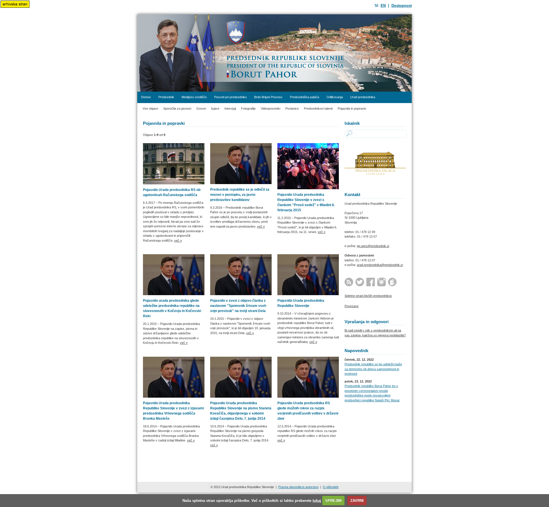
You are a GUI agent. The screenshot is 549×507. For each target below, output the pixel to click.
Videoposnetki (270, 108)
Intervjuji (230, 108)
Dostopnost (401, 5)
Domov (146, 97)
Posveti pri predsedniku (230, 97)
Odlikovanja (335, 97)
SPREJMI (333, 500)
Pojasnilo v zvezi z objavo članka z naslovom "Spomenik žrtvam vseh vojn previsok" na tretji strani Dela (238, 306)
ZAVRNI (357, 500)
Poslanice (292, 108)
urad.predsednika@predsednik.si (380, 265)
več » (178, 240)
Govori (201, 108)
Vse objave (150, 108)
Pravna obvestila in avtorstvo (298, 487)
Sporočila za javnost (177, 108)
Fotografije (248, 108)
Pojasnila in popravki (352, 108)
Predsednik (166, 97)
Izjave (215, 108)
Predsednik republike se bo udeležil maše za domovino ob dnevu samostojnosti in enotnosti (373, 368)
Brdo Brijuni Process (268, 97)
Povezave (352, 306)
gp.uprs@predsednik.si (373, 246)
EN (383, 5)
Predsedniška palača (304, 97)
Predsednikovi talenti (318, 108)
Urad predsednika (362, 97)
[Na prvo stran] (274, 53)
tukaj (317, 500)
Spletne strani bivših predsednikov (368, 295)
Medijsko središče (194, 97)
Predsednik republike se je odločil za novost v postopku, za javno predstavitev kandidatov (239, 195)
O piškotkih (331, 487)
